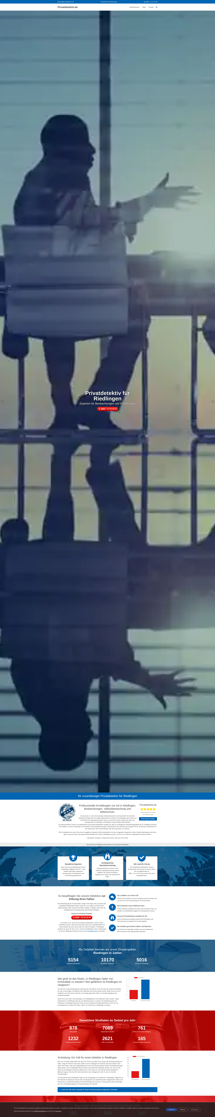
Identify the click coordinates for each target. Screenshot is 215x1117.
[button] (107, 409)
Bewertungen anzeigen (148, 818)
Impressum (58, 1111)
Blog (144, 7)
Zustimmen (171, 1109)
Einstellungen (194, 1109)
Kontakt (151, 7)
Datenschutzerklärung (40, 1111)
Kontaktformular (92, 931)
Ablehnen (182, 1109)
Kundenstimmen (134, 7)
